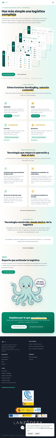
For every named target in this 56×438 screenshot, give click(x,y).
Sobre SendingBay (33, 357)
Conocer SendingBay (28, 248)
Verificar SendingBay (6, 373)
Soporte (3, 364)
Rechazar (30, 433)
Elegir (28, 430)
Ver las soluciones (21, 74)
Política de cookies (6, 378)
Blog (3, 361)
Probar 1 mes (8, 115)
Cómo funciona (5, 357)
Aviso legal (4, 371)
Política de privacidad (7, 375)
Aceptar (37, 433)
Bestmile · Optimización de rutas (36, 346)
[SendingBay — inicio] (5, 2)
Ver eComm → (7, 140)
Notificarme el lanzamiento (11, 137)
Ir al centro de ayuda (8, 272)
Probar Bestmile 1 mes (8, 74)
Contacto (31, 359)
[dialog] (40, 429)
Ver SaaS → (44, 115)
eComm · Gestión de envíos (35, 344)
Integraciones (5, 359)
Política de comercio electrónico (9, 382)
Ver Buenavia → (35, 140)
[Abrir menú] (52, 2)
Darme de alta (35, 115)
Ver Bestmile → (17, 115)
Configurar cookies (6, 380)
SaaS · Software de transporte (36, 348)
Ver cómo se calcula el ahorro (28, 210)
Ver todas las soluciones (36, 326)
